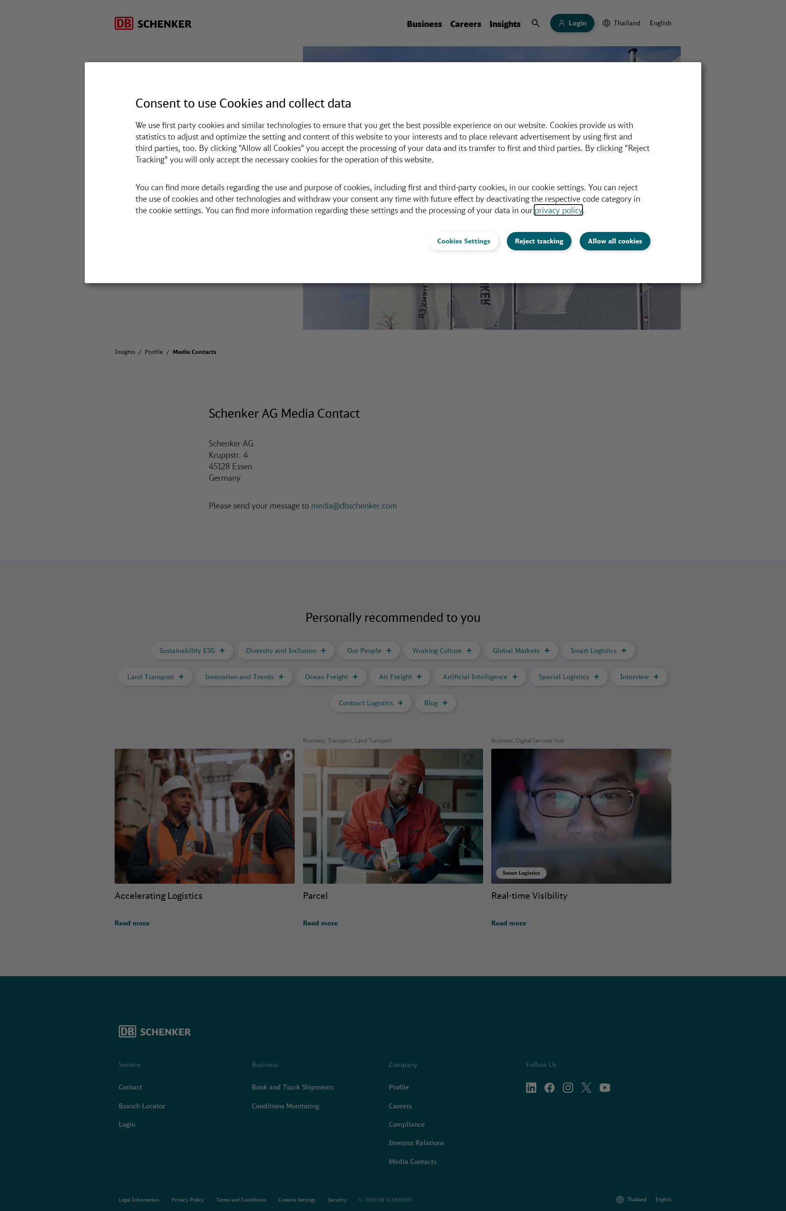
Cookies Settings (463, 241)
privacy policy (558, 210)
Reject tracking (539, 241)
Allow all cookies (615, 241)
